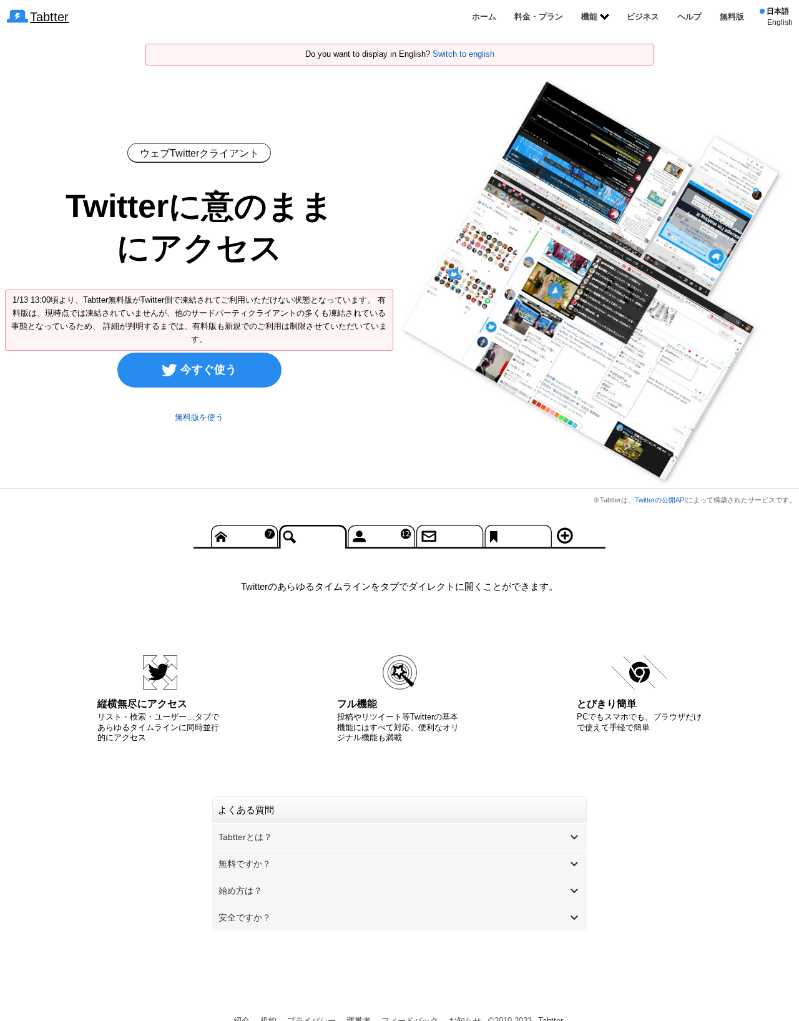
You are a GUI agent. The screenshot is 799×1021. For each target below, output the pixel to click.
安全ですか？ (244, 917)
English (780, 22)
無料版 (732, 16)
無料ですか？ (244, 864)
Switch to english (463, 54)
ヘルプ (689, 16)
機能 (589, 16)
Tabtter (49, 17)
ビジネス (643, 16)
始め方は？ (240, 891)
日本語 (778, 11)
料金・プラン (538, 16)
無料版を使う (199, 417)
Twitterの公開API (660, 500)
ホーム (484, 16)
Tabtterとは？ (245, 837)
